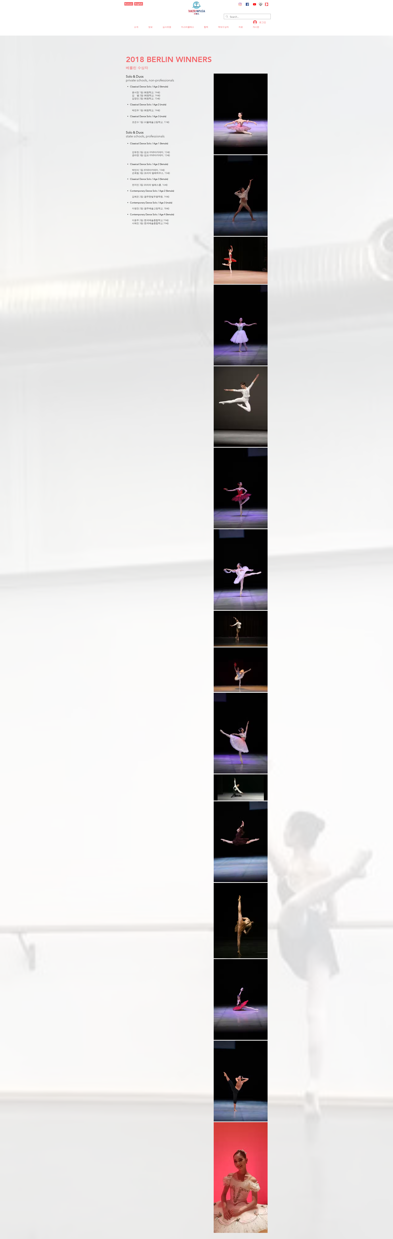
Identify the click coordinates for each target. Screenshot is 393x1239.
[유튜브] (254, 4)
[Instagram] (240, 4)
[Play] (266, 4)
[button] (136, 27)
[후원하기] (260, 4)
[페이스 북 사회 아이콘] (247, 4)
